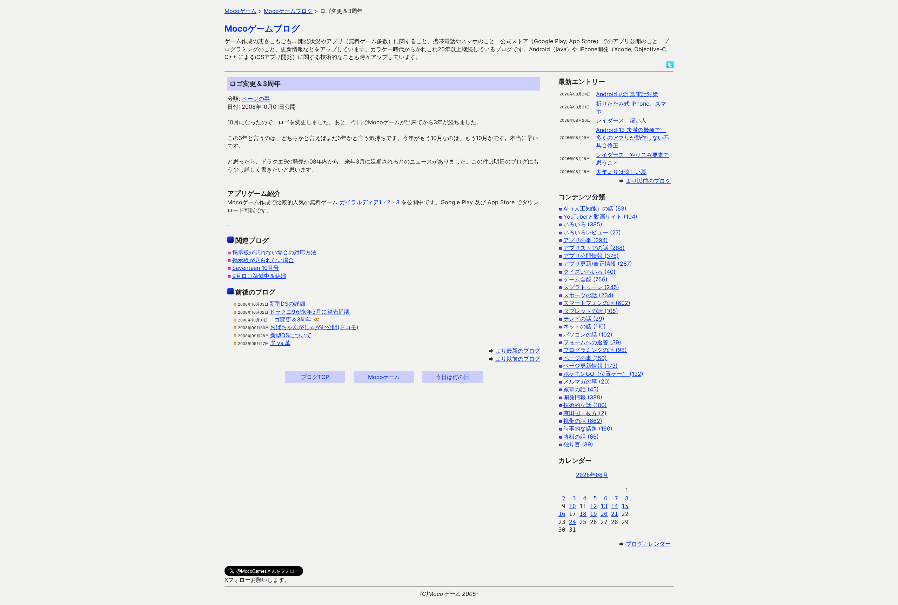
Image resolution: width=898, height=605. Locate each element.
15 (625, 506)
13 (604, 506)
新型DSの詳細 (287, 303)
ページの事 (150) (585, 357)
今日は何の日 (452, 376)
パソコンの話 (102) (587, 334)
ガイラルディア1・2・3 (370, 202)
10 (572, 506)
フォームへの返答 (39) (592, 342)
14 (614, 506)
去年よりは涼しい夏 (621, 171)
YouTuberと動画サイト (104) (600, 216)
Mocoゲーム (384, 376)
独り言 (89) (578, 444)
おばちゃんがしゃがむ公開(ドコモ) (314, 327)
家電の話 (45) (581, 389)
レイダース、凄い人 (621, 120)
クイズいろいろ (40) (589, 271)
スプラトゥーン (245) (591, 287)
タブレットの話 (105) (590, 310)
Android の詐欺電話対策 (627, 94)
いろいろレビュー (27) (592, 232)
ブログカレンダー (648, 543)
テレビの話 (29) (583, 318)
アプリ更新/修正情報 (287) (597, 263)
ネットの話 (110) (584, 326)
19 (593, 514)
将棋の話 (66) (581, 436)
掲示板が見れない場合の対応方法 (274, 252)
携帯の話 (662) (582, 420)
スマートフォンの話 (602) (596, 302)
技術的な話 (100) (585, 404)
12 (593, 506)
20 (604, 514)
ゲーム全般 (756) (585, 279)
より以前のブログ (517, 358)
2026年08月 (592, 475)
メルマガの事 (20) (586, 381)
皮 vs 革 (280, 342)
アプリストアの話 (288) (594, 247)
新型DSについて (290, 335)
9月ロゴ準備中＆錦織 (259, 275)
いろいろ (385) (582, 224)
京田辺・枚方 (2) (585, 413)
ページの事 (256, 98)
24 (572, 522)
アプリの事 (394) (585, 240)
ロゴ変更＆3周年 (290, 319)
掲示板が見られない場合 (263, 260)
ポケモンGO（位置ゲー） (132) (603, 373)
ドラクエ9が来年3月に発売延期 (309, 311)
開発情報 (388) (582, 397)
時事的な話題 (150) (587, 428)
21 (614, 514)
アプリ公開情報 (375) (591, 255)
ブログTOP (315, 376)
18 (583, 514)
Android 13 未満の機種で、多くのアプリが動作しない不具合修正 (632, 137)
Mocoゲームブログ (262, 29)
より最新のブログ (517, 350)
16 (561, 514)
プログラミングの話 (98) (595, 349)
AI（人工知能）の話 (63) (594, 208)
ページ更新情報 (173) (590, 365)
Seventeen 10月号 (255, 267)
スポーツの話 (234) (588, 295)
